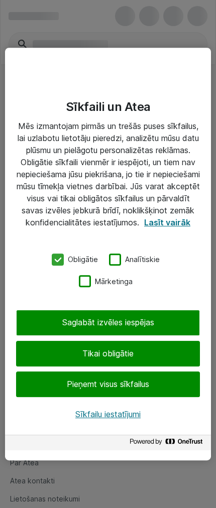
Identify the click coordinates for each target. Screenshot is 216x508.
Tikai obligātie (108, 353)
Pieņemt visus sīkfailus (108, 384)
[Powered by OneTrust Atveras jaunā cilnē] (168, 444)
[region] (108, 254)
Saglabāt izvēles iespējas (108, 322)
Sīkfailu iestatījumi (108, 414)
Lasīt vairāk (167, 222)
